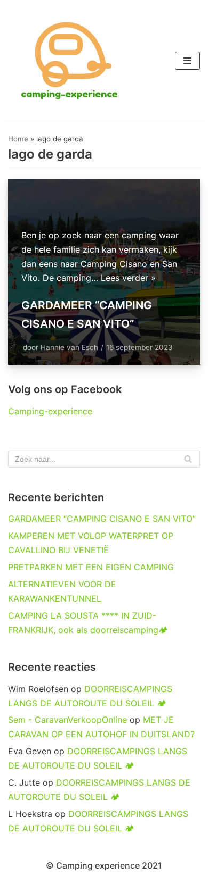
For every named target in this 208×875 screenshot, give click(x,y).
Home (18, 139)
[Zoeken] (188, 459)
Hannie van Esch (69, 347)
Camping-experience (50, 411)
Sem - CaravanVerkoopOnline (67, 719)
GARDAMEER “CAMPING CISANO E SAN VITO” (102, 518)
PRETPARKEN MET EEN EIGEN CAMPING (91, 567)
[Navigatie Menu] (187, 61)
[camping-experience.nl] (69, 60)
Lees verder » (128, 277)
